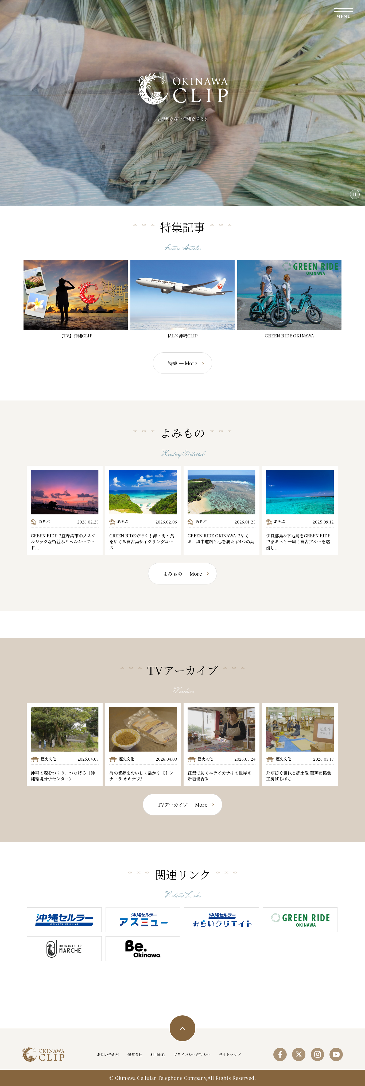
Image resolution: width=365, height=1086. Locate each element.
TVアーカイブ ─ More (182, 804)
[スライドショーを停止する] (355, 194)
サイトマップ (230, 1054)
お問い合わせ (108, 1054)
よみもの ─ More (182, 573)
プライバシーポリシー (192, 1054)
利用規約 (157, 1054)
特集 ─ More (182, 363)
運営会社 (134, 1054)
